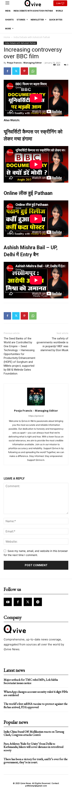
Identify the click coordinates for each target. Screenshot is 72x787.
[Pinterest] (24, 71)
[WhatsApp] (33, 71)
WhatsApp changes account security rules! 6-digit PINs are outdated (36, 693)
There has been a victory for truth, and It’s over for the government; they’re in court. (36, 760)
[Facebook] (7, 71)
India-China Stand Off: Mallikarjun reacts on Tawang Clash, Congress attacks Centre (34, 733)
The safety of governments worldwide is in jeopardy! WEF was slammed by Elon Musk (52, 344)
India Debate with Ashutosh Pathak (32, 37)
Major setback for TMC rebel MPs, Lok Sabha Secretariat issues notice (31, 681)
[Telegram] (38, 602)
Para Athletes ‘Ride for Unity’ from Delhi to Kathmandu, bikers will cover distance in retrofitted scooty (33, 747)
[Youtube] (8, 602)
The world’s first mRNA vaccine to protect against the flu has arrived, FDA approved (36, 705)
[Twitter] (16, 71)
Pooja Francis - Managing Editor (24, 62)
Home (7, 37)
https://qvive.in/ (36, 416)
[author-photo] (36, 405)
